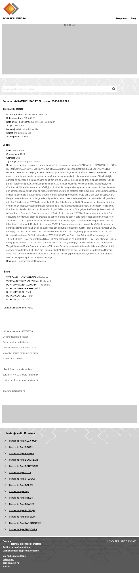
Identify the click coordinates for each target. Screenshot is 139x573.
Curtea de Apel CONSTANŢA (24, 466)
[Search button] (114, 89)
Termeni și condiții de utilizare (26, 544)
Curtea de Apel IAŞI (19, 491)
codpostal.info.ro (11, 563)
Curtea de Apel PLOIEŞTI (22, 510)
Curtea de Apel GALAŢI (21, 485)
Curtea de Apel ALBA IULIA (23, 441)
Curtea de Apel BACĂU (21, 447)
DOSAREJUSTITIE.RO (14, 18)
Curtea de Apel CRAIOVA (22, 479)
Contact (7, 541)
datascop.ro (8, 559)
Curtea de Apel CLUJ (20, 472)
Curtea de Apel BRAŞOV (21, 453)
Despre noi (121, 18)
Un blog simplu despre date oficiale (21, 551)
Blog (133, 18)
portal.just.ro (23, 342)
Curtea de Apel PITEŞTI (21, 498)
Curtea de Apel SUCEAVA (22, 517)
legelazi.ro (8, 566)
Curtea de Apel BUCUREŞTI (23, 460)
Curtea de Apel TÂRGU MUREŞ (25, 523)
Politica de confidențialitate (16, 547)
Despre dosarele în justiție (15, 337)
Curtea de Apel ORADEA (22, 504)
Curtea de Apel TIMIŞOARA (23, 529)
